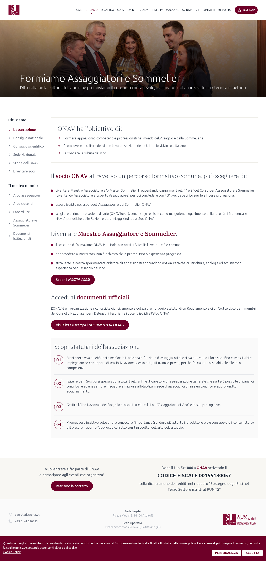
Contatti (208, 10)
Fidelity (158, 10)
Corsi (120, 10)
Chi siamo (91, 10)
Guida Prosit (190, 10)
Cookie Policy (12, 552)
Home (78, 10)
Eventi (132, 10)
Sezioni (144, 10)
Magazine (172, 10)
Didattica (107, 10)
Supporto (224, 10)
